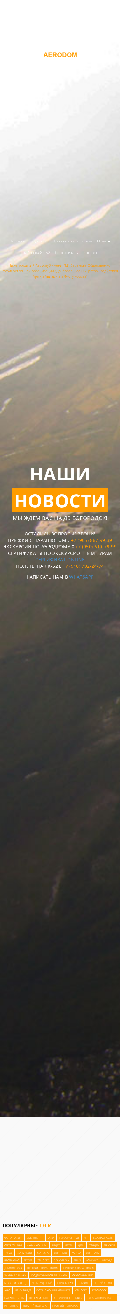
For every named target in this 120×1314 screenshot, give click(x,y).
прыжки (109, 1245)
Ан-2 (7, 1290)
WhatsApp (81, 577)
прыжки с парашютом (42, 1268)
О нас (102, 241)
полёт (28, 1260)
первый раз (65, 1283)
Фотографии (13, 1237)
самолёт (43, 1260)
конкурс (92, 1260)
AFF (86, 1237)
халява (76, 1253)
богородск (99, 1290)
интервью (11, 1305)
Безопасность (103, 1237)
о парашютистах (99, 1298)
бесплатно (11, 1260)
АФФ (51, 1237)
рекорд (107, 1260)
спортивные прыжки (68, 1298)
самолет (81, 1290)
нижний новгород (65, 1305)
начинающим (36, 1245)
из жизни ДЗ (23, 1290)
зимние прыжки (15, 1275)
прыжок (83, 1283)
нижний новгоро (35, 1305)
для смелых (61, 1260)
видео (56, 1245)
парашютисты (14, 1298)
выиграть (92, 1253)
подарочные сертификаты (49, 1275)
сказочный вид (82, 1275)
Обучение (38, 241)
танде (8, 1253)
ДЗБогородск (13, 1268)
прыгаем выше (39, 1298)
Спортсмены (13, 1245)
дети (81, 1245)
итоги (69, 1245)
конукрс (43, 1253)
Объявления (35, 1237)
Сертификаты (67, 252)
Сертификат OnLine (59, 560)
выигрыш (60, 1253)
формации (24, 1253)
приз (77, 1260)
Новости (17, 241)
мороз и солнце (15, 1283)
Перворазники (69, 1237)
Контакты (92, 252)
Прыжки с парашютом (72, 241)
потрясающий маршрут (53, 1290)
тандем (94, 1245)
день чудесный (42, 1283)
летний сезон (102, 1283)
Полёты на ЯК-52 (35, 252)
